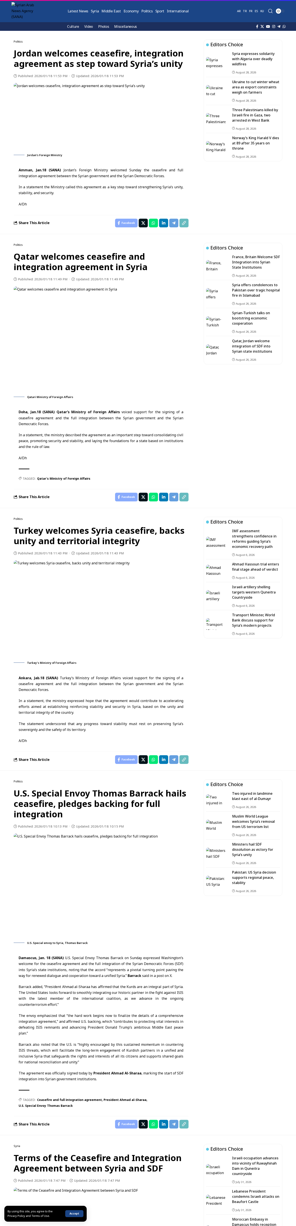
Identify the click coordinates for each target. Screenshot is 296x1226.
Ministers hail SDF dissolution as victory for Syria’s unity (252, 849)
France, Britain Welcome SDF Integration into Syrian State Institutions (256, 262)
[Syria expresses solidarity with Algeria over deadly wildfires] (216, 63)
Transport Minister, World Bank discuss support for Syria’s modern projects (253, 620)
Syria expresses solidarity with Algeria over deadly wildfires (253, 58)
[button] (74, 1213)
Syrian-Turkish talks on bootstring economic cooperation (251, 318)
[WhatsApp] (284, 26)
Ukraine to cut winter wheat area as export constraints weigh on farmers (255, 86)
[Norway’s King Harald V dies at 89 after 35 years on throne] (216, 147)
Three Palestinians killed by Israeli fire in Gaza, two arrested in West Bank (255, 114)
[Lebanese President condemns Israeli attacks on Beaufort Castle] (216, 1200)
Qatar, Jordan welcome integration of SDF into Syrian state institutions (252, 346)
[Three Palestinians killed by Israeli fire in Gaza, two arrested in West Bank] (216, 119)
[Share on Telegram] (173, 223)
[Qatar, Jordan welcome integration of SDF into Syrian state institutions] (216, 350)
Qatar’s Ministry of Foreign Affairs (88, 412)
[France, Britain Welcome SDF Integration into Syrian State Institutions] (216, 266)
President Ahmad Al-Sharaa (117, 1073)
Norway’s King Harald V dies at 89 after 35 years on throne (255, 142)
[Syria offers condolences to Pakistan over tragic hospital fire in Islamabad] (216, 294)
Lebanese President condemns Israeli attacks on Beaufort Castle (255, 1196)
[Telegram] (278, 26)
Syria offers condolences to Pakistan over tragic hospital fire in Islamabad (256, 290)
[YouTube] (268, 26)
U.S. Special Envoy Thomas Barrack (46, 1106)
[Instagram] (273, 26)
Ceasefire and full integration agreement (69, 1100)
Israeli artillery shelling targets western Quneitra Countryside (254, 592)
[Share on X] (143, 223)
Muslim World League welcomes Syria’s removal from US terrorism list (253, 821)
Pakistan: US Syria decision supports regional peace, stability (254, 877)
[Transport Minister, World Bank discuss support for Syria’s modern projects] (216, 624)
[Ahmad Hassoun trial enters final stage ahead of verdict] (216, 571)
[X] (262, 26)
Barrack (134, 975)
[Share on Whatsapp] (153, 223)
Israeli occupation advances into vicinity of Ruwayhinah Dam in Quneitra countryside (255, 1166)
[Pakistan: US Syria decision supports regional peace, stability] (216, 881)
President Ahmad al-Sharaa (125, 1100)
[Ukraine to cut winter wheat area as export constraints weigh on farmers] (216, 91)
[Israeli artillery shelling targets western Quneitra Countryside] (216, 596)
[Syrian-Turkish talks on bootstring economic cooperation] (216, 322)
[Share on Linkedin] (163, 223)
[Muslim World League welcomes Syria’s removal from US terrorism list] (216, 825)
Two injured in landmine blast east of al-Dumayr (252, 796)
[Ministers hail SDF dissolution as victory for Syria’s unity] (216, 853)
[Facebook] (257, 26)
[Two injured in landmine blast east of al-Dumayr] (216, 800)
